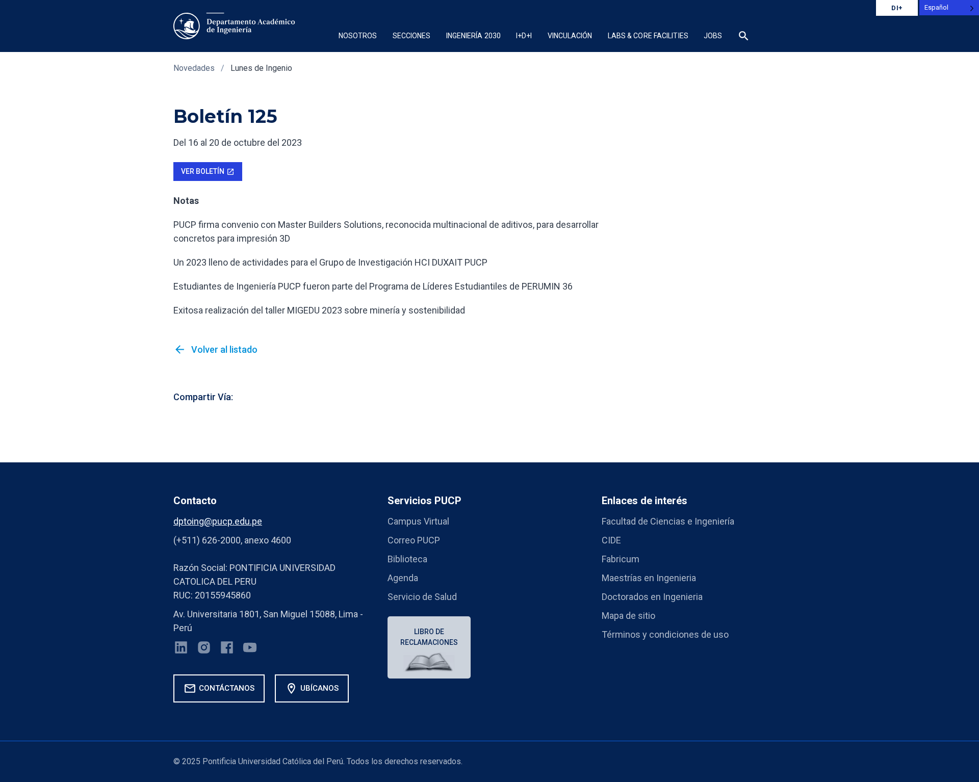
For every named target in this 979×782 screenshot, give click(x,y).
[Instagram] (204, 649)
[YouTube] (249, 649)
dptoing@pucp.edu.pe (217, 521)
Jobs (713, 36)
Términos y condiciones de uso (665, 634)
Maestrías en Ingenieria (649, 577)
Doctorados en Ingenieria (652, 596)
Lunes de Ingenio (261, 68)
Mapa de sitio (628, 615)
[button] (744, 37)
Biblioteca (407, 559)
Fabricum (620, 559)
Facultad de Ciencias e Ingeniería (668, 521)
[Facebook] (227, 649)
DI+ (897, 8)
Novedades (194, 68)
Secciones (412, 36)
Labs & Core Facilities (648, 36)
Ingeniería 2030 (473, 36)
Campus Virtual (418, 521)
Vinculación (570, 36)
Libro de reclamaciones (429, 637)
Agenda (403, 577)
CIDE (611, 540)
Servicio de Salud (422, 596)
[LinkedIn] (181, 649)
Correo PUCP (414, 540)
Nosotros (358, 36)
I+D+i (524, 36)
